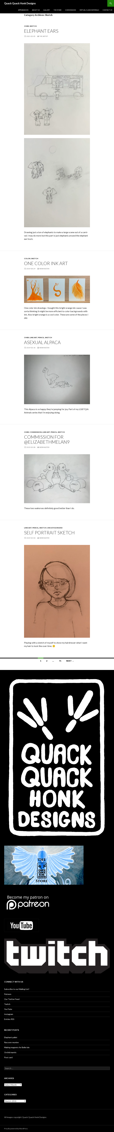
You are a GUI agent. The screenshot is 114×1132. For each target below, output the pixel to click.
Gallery (46, 10)
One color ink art (46, 263)
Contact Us (107, 10)
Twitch (7, 1004)
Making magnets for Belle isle (16, 1047)
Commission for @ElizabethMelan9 (47, 439)
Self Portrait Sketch (49, 532)
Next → (70, 661)
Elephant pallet (10, 1037)
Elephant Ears (41, 31)
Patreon (7, 994)
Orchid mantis (10, 1052)
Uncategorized (54, 528)
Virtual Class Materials (89, 10)
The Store (57, 10)
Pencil (41, 337)
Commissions (70, 10)
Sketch (33, 26)
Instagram (8, 1014)
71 (60, 661)
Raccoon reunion (11, 1042)
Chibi (26, 26)
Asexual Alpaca (42, 342)
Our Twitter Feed (11, 999)
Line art (33, 337)
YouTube (8, 1009)
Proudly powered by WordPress (16, 1129)
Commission (36, 432)
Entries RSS (9, 1019)
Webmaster (44, 269)
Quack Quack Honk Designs (20, 3)
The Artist (43, 36)
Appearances (23, 10)
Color (27, 258)
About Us (36, 10)
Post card (8, 1057)
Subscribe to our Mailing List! (16, 989)
